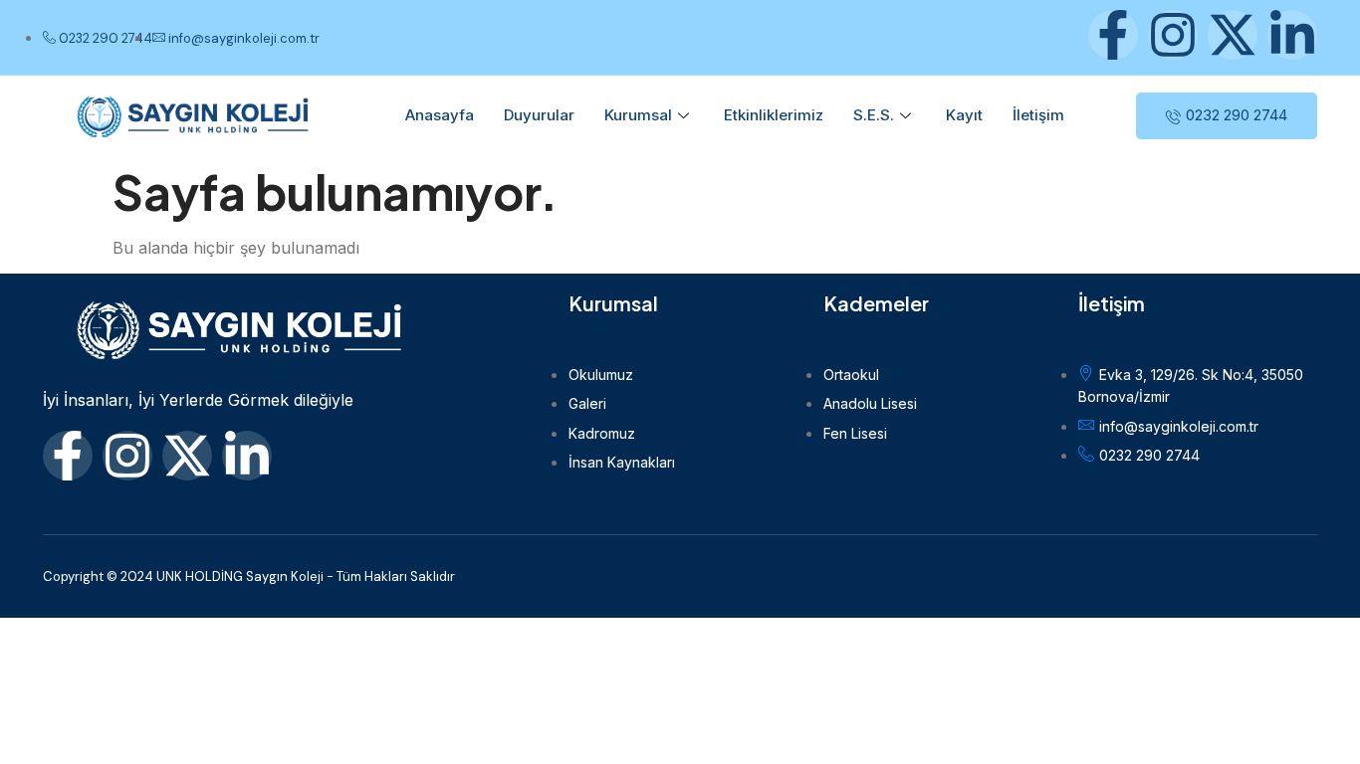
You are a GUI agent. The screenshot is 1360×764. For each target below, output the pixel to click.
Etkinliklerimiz (773, 114)
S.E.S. (873, 114)
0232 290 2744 (1236, 114)
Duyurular (539, 114)
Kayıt (964, 114)
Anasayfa (439, 114)
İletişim (1038, 114)
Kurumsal (638, 114)
